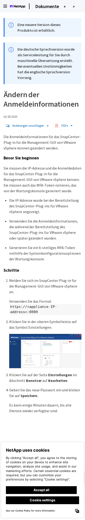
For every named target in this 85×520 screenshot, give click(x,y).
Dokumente (47, 6)
